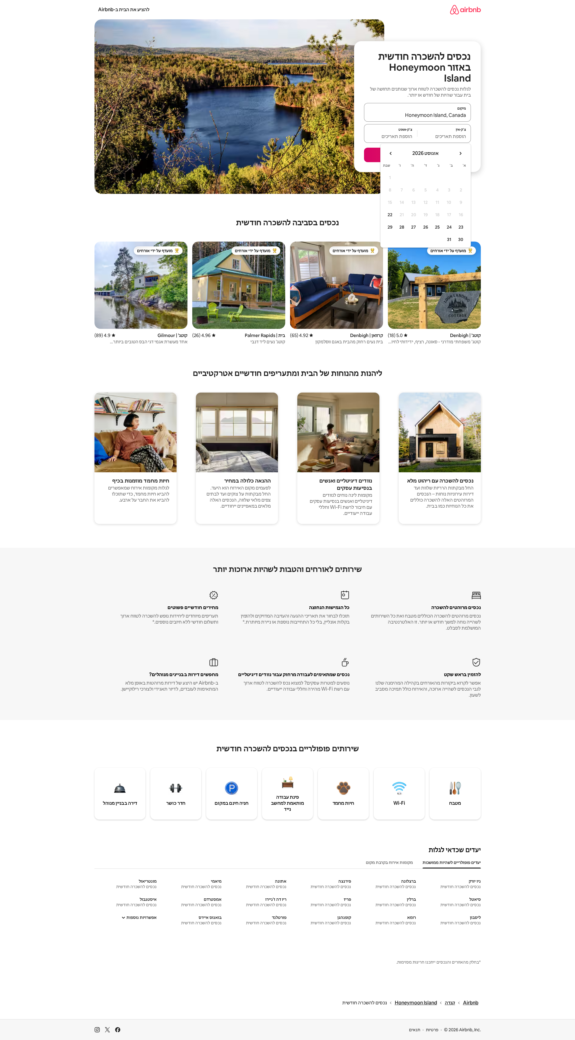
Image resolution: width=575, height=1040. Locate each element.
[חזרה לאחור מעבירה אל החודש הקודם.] (460, 153)
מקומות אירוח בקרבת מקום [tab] (389, 862)
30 (460, 239)
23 (460, 227)
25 (437, 227)
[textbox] (444, 136)
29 (390, 227)
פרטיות (432, 1029)
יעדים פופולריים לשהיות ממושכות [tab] (452, 862)
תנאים (414, 1029)
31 (449, 239)
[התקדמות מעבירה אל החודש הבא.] (391, 153)
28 (401, 227)
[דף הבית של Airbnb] (465, 9)
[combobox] (417, 115)
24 (449, 227)
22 (390, 214)
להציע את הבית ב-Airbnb (123, 9)
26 (425, 227)
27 (413, 227)
